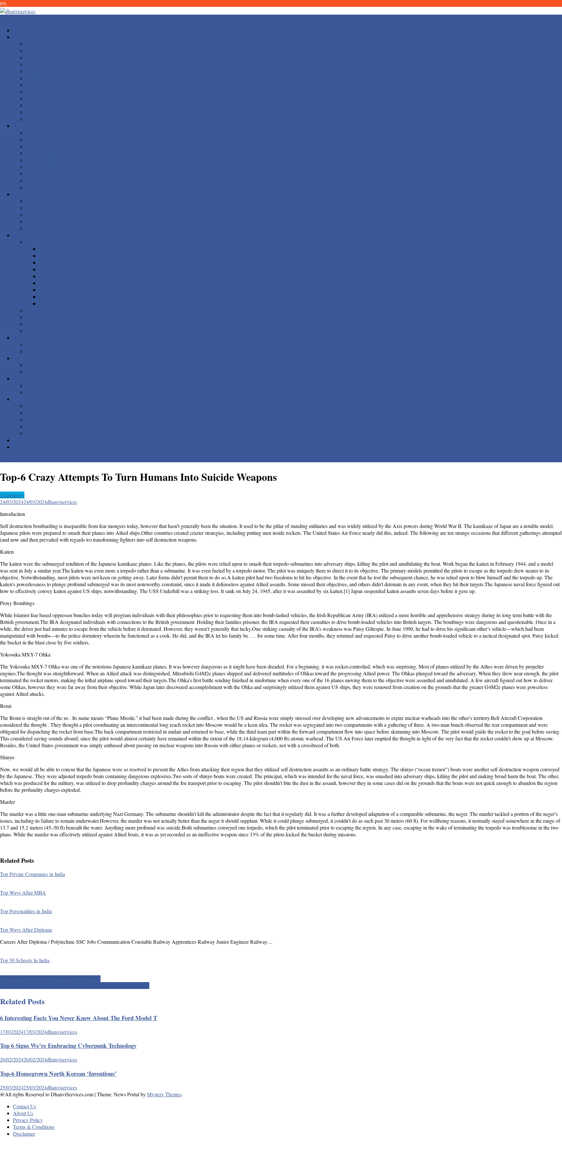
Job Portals (50, 262)
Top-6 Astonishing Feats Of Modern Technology (50, 978)
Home (19, 30)
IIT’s (31, 132)
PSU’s (32, 91)
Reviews (22, 337)
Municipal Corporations (50, 84)
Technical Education (47, 77)
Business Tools (41, 392)
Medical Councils (44, 105)
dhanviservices (62, 501)
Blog (18, 378)
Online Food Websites (62, 296)
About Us (23, 1113)
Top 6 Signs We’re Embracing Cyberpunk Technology (68, 1045)
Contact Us (24, 1106)
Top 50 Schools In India (24, 960)
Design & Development (50, 364)
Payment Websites (57, 303)
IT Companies (40, 200)
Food (31, 405)
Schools (34, 187)
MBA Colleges (41, 159)
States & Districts (43, 50)
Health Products (42, 344)
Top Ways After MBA (23, 892)
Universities (38, 139)
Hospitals (35, 317)
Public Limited (41, 207)
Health (33, 412)
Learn (19, 358)
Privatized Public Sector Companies (63, 228)
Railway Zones (41, 64)
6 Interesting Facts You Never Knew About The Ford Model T (78, 1017)
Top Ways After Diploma (26, 929)
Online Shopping (56, 289)
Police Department (45, 98)
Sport (31, 419)
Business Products (44, 351)
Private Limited (42, 214)
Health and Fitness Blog (50, 385)
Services (21, 235)
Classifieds (50, 269)
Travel (32, 426)
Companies (24, 194)
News (45, 248)
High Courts (38, 71)
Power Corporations (46, 112)
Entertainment (53, 282)
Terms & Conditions (34, 1126)
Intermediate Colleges (48, 180)
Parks (31, 330)
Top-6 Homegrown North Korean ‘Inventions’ (58, 1073)
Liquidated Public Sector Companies (63, 221)
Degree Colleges (43, 173)
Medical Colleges (44, 153)
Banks (32, 323)
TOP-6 (20, 399)
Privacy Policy (28, 1119)
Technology (51, 276)
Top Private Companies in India (32, 874)
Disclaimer (24, 1133)
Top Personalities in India (26, 911)
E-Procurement (41, 118)
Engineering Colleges (48, 146)
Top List (34, 310)
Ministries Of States (46, 43)
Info (17, 37)
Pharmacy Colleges (46, 166)
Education (23, 125)
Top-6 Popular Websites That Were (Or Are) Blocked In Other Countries (74, 985)
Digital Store (26, 446)
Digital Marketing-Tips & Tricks (59, 371)
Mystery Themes (164, 1094)
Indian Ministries (43, 57)
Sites (31, 241)
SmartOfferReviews (33, 440)
